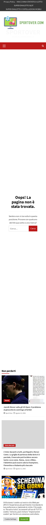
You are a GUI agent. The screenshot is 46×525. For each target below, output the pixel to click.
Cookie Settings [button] (10, 519)
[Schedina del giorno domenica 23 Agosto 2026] (23, 490)
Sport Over (9, 413)
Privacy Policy (9, 2)
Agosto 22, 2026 (20, 413)
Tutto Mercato (9, 445)
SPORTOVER (23, 32)
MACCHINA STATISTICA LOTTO (29, 2)
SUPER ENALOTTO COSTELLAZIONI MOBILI (23, 9)
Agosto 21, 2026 (20, 469)
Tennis (7, 400)
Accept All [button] (24, 519)
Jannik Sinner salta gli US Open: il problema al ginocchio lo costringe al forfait (22, 408)
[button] (4, 45)
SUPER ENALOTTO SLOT (23, 5)
